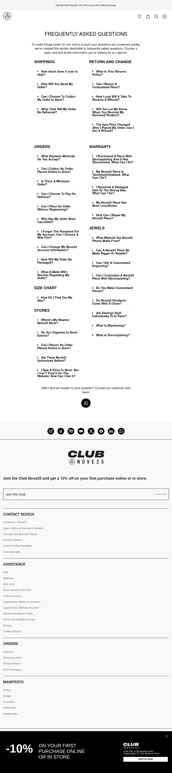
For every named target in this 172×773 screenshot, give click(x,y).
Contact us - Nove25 (14, 522)
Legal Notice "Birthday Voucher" (21, 607)
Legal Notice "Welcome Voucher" (22, 601)
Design (7, 696)
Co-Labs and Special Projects (20, 534)
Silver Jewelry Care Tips (17, 590)
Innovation (9, 701)
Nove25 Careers (12, 540)
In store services (12, 596)
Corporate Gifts (11, 551)
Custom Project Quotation (17, 545)
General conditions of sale (18, 613)
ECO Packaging (12, 669)
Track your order (12, 657)
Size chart (8, 584)
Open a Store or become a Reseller (23, 528)
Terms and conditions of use (19, 619)
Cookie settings (12, 631)
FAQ (5, 572)
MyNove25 (9, 707)
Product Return (11, 663)
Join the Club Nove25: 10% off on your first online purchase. (86, 5)
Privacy (7, 625)
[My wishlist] (139, 16)
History (7, 690)
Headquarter (10, 713)
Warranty (8, 578)
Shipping (8, 651)
